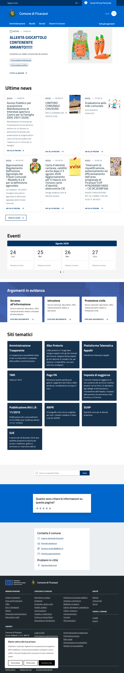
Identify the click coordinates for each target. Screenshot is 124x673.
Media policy (10, 669)
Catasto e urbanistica (43, 614)
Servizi (42, 23)
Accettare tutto (46, 663)
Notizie (95, 597)
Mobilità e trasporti (71, 604)
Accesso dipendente (44, 669)
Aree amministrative (13, 600)
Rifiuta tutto (30, 663)
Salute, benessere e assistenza (76, 607)
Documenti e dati (12, 617)
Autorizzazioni (40, 610)
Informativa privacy (71, 636)
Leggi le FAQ (39, 632)
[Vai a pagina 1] (60, 272)
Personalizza (15, 663)
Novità (32, 23)
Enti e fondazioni (12, 607)
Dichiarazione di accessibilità (75, 642)
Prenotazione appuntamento (46, 636)
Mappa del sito (26, 669)
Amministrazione (17, 23)
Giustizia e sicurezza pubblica (75, 597)
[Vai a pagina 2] (63, 272)
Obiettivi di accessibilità (73, 645)
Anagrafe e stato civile (43, 604)
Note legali (67, 639)
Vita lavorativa (69, 620)
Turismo (66, 617)
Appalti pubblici (40, 607)
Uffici (7, 604)
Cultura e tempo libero (43, 617)
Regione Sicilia (13, 3)
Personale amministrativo (16, 614)
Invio (85, 473)
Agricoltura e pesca (42, 597)
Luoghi (95, 617)
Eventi (95, 621)
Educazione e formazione (44, 620)
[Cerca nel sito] (113, 13)
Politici (8, 610)
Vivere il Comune (57, 23)
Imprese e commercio (72, 600)
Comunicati (97, 600)
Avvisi (95, 604)
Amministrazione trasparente (75, 632)
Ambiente (38, 600)
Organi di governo (12, 597)
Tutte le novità (14, 217)
